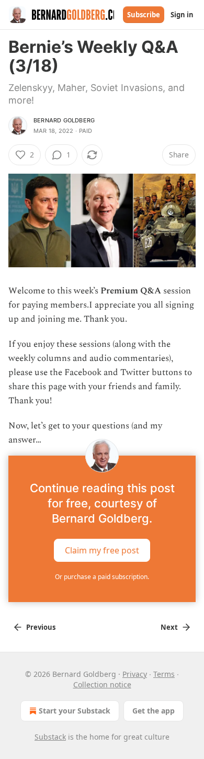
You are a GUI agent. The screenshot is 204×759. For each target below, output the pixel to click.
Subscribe (143, 14)
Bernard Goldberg (64, 120)
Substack (50, 737)
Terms (164, 674)
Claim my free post (102, 550)
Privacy (134, 674)
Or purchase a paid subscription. (102, 576)
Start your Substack (74, 711)
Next (169, 627)
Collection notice (102, 684)
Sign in (182, 14)
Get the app (153, 711)
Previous (40, 627)
